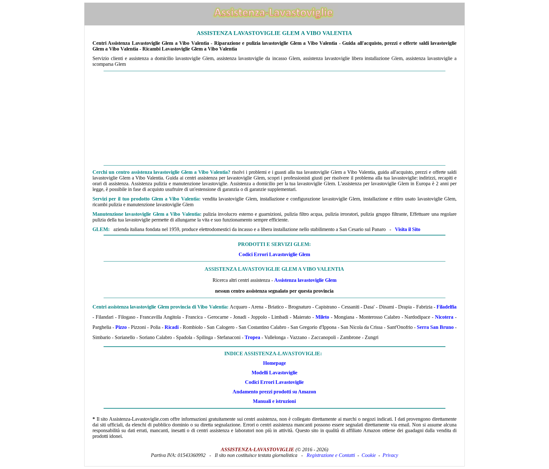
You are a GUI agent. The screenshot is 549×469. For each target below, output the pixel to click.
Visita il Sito (407, 229)
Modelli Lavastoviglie (274, 372)
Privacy (390, 455)
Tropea (252, 337)
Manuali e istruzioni (274, 401)
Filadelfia (447, 306)
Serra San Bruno (435, 327)
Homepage (274, 363)
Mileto (322, 317)
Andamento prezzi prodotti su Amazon (274, 391)
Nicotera (444, 317)
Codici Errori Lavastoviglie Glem (274, 254)
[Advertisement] (274, 118)
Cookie (369, 455)
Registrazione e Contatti (331, 455)
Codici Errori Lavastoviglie (274, 382)
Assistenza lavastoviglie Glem (305, 280)
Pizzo (121, 327)
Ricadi (172, 327)
